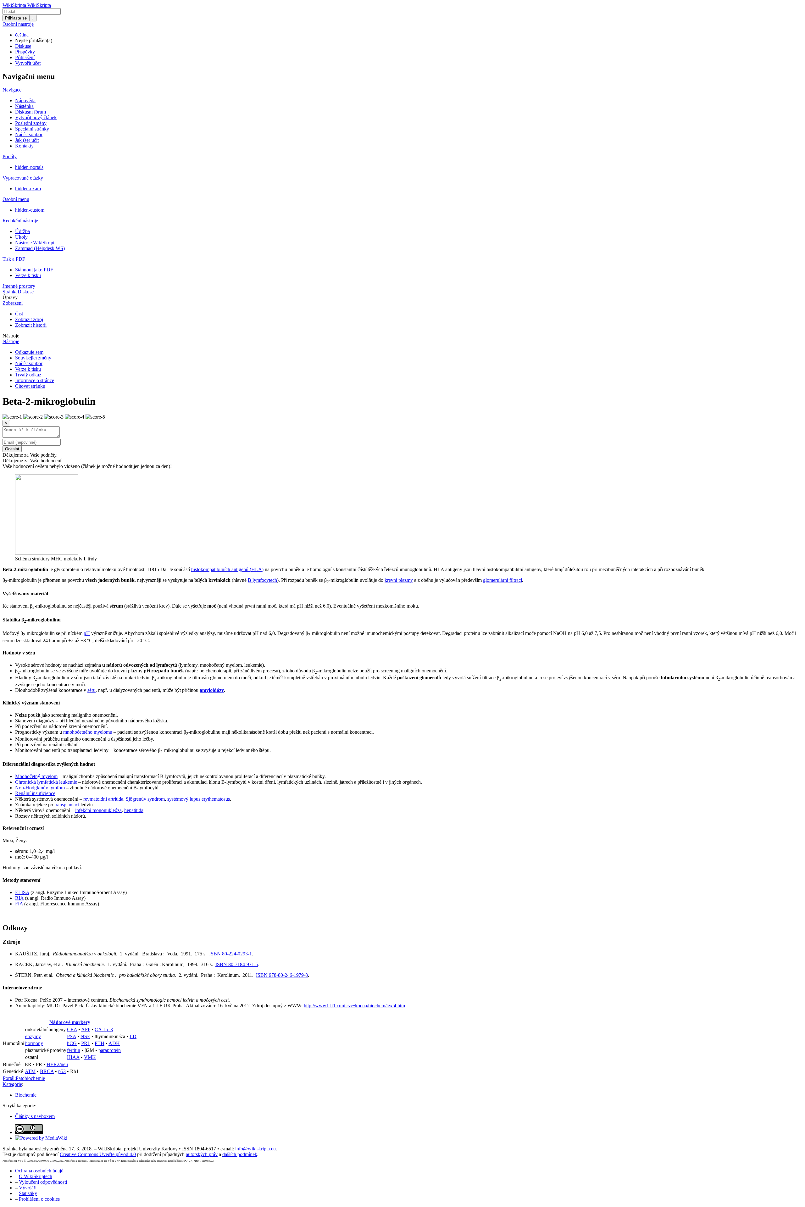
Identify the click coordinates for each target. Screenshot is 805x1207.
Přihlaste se (16, 18)
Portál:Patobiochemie (24, 1078)
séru (91, 690)
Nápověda (25, 100)
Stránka (10, 291)
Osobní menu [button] (16, 199)
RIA (19, 898)
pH (87, 633)
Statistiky (28, 1193)
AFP (85, 1029)
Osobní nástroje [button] (18, 24)
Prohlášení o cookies (39, 1199)
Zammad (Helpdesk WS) (40, 248)
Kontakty (24, 145)
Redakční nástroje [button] (20, 220)
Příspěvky (25, 51)
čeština (22, 34)
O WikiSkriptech (35, 1176)
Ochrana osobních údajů (39, 1170)
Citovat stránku (30, 386)
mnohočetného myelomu (87, 732)
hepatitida (133, 810)
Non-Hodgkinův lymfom (40, 787)
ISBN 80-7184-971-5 (236, 964)
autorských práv (202, 1154)
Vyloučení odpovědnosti (43, 1182)
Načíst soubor (28, 134)
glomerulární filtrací (502, 580)
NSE (85, 1036)
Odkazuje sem (29, 352)
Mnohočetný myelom (36, 776)
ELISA (22, 892)
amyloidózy (212, 690)
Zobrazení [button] (13, 303)
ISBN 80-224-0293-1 (230, 953)
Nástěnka (24, 106)
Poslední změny (31, 123)
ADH (114, 1043)
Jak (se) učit (27, 140)
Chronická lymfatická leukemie (46, 782)
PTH (99, 1043)
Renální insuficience (35, 793)
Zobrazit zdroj (29, 319)
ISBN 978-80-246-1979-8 (282, 975)
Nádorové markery (69, 1022)
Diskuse (23, 46)
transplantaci (66, 804)
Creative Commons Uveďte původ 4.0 (98, 1154)
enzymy (33, 1036)
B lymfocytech (262, 580)
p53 (62, 1071)
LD (133, 1036)
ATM (30, 1071)
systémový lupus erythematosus (198, 799)
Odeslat (12, 449)
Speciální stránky (32, 128)
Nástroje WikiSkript (34, 242)
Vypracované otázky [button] (23, 178)
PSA (71, 1036)
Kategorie (12, 1084)
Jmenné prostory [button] (19, 286)
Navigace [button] (12, 89)
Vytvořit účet (28, 63)
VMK (90, 1057)
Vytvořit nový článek (36, 117)
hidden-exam (28, 188)
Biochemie (25, 1095)
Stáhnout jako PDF (34, 269)
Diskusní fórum (30, 111)
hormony (34, 1043)
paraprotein (109, 1050)
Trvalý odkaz (28, 374)
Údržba (22, 231)
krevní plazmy (399, 580)
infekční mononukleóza (98, 810)
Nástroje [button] (11, 335)
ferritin (73, 1050)
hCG (72, 1043)
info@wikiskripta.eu (255, 1148)
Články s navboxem (35, 1116)
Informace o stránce (34, 380)
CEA (72, 1029)
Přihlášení (25, 57)
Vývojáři (27, 1187)
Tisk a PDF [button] (14, 259)
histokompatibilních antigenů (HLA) (227, 569)
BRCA (47, 1071)
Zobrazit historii (31, 325)
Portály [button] (10, 156)
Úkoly (21, 237)
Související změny (33, 357)
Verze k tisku (28, 275)
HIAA (73, 1057)
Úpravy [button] (10, 297)
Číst (19, 313)
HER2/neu (57, 1064)
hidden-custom (29, 210)
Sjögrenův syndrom (145, 799)
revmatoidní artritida (103, 799)
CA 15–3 (104, 1029)
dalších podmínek (239, 1154)
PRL (85, 1043)
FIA (19, 903)
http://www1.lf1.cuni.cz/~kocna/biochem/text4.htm (354, 1005)
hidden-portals (29, 167)
